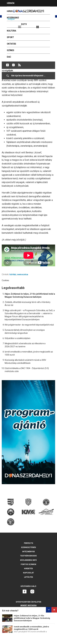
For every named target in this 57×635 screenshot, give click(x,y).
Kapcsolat (28, 573)
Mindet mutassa (28, 605)
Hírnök (10, 3)
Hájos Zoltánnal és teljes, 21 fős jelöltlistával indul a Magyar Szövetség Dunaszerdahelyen (32, 618)
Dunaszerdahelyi (7, 65)
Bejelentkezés (48, 26)
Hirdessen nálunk (17, 10)
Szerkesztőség (28, 547)
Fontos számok (28, 564)
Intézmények (28, 552)
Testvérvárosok (28, 556)
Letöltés (28, 577)
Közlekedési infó (28, 560)
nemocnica (22, 274)
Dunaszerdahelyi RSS (19, 65)
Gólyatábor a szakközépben (17, 338)
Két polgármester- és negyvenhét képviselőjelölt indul (29, 325)
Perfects (28, 543)
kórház (13, 274)
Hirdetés (28, 569)
